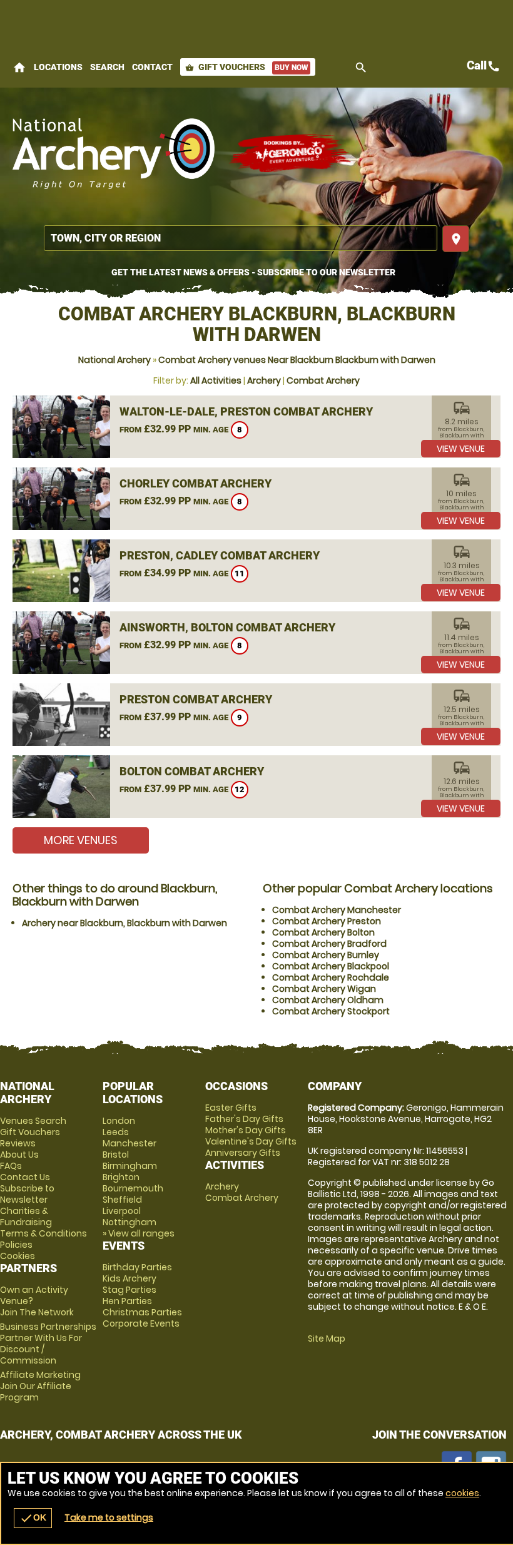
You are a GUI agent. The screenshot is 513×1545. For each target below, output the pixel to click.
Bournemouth (133, 1188)
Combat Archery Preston (326, 921)
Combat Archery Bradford (329, 943)
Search (107, 67)
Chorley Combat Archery (195, 483)
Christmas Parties (142, 1312)
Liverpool (122, 1211)
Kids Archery (129, 1278)
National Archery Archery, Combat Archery (114, 153)
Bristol (116, 1154)
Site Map (326, 1338)
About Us (19, 1154)
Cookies (17, 1256)
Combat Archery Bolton (323, 932)
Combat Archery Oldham (327, 1000)
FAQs (11, 1166)
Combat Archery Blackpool (330, 966)
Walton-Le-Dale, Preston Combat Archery (246, 411)
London (119, 1120)
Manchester (129, 1143)
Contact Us (25, 1177)
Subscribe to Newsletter (27, 1194)
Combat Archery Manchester (336, 910)
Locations (58, 67)
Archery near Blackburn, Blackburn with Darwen (124, 923)
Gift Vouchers (246, 67)
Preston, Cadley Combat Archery (219, 555)
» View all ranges (139, 1233)
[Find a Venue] (240, 238)
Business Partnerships (48, 1343)
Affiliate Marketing (40, 1386)
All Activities (215, 380)
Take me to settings (108, 1517)
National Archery (114, 360)
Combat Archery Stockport (331, 1011)
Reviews (18, 1143)
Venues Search (33, 1120)
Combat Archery (323, 380)
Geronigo (290, 153)
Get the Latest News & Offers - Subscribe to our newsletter (253, 272)
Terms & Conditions (43, 1233)
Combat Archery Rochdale (330, 977)
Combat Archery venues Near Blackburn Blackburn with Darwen (296, 360)
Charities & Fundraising (26, 1216)
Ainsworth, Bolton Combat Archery (227, 627)
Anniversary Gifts (242, 1152)
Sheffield (122, 1199)
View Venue (461, 448)
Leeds (116, 1132)
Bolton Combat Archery (191, 771)
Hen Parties (127, 1301)
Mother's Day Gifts (245, 1130)
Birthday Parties (137, 1267)
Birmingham (130, 1166)
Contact (152, 67)
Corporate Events (141, 1323)
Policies (16, 1244)
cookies (462, 1493)
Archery (264, 380)
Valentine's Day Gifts (251, 1141)
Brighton (121, 1177)
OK (32, 1518)
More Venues (81, 840)
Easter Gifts (230, 1107)
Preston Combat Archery (195, 699)
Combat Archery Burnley (325, 955)
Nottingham (129, 1222)
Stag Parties (129, 1289)
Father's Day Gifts (244, 1119)
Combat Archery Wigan (324, 988)
